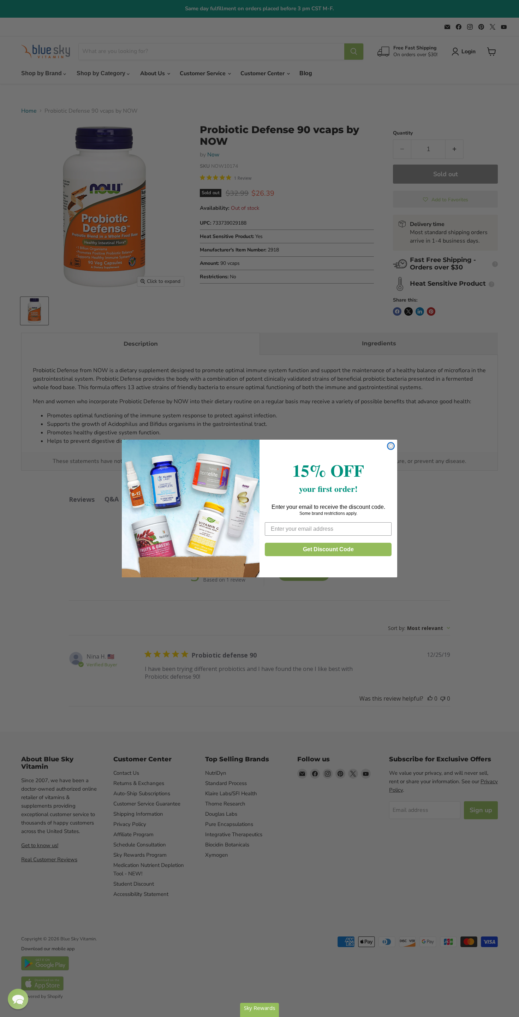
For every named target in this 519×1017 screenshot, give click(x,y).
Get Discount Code (328, 549)
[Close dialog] (390, 446)
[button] (18, 999)
